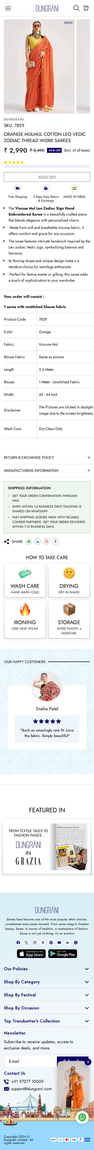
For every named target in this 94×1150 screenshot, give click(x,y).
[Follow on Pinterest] (51, 942)
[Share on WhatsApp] (29, 541)
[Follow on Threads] (43, 942)
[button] (14, 162)
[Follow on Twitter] (26, 942)
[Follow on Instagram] (35, 942)
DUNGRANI (14, 119)
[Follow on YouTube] (59, 942)
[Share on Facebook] (55, 541)
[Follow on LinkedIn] (67, 942)
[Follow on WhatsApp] (76, 942)
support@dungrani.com (31, 1088)
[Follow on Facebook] (18, 942)
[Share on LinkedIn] (37, 541)
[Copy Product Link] (46, 541)
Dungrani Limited (15, 1139)
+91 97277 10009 (27, 1081)
